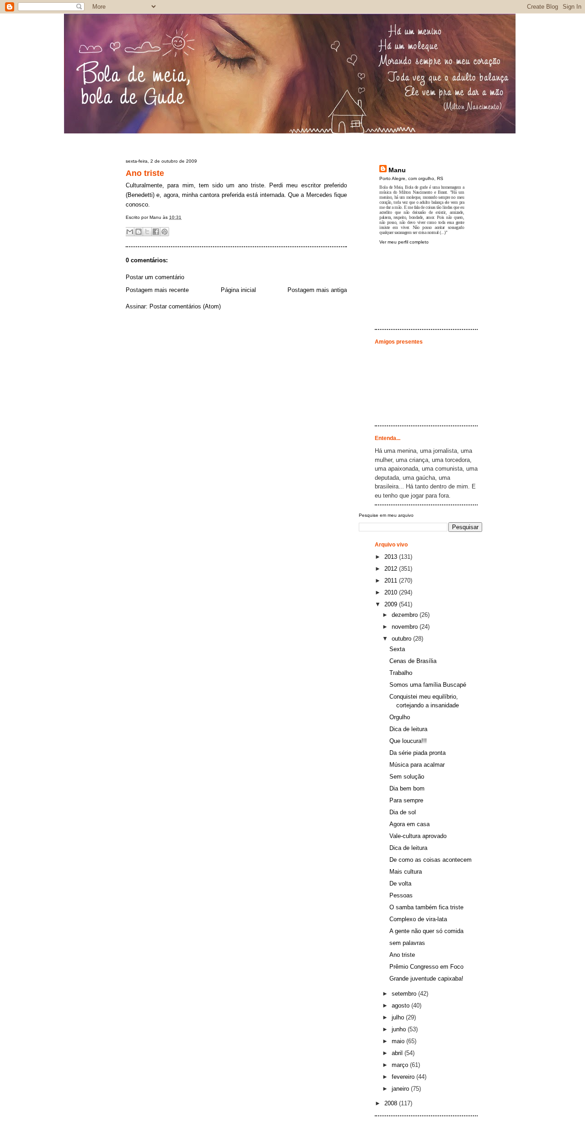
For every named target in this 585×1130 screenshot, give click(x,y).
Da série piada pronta (417, 752)
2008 (391, 1103)
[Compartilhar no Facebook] (155, 231)
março (401, 1064)
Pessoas (401, 895)
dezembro (406, 614)
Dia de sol (402, 812)
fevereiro (404, 1076)
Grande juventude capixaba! (426, 978)
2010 (391, 592)
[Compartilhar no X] (147, 231)
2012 (391, 568)
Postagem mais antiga (317, 289)
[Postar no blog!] (138, 231)
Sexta (397, 649)
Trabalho (400, 672)
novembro (406, 626)
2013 (391, 556)
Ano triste (145, 173)
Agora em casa (409, 824)
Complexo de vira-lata (418, 919)
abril (398, 1053)
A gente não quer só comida (426, 931)
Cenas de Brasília (412, 661)
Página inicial (238, 289)
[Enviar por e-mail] (129, 231)
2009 (391, 604)
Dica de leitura (408, 729)
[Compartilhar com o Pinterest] (164, 231)
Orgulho (399, 717)
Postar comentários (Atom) (185, 306)
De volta (400, 883)
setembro (405, 993)
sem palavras (407, 942)
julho (399, 1017)
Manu (397, 170)
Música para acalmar (417, 764)
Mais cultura (405, 871)
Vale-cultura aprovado (418, 836)
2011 (391, 580)
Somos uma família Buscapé (427, 684)
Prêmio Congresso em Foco (426, 966)
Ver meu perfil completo (404, 241)
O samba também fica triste (426, 907)
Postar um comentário (155, 277)
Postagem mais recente (157, 289)
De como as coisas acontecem (430, 859)
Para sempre (406, 800)
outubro (402, 638)
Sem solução (406, 776)
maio (399, 1041)
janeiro (401, 1088)
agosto (401, 1005)
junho (400, 1029)
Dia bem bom (407, 788)
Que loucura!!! (408, 740)
